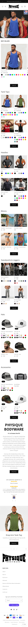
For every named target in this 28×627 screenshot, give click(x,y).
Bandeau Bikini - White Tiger (6, 247)
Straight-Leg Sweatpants (5, 299)
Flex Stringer (16, 133)
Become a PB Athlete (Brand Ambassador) (11, 583)
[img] (14, 481)
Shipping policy (14, 624)
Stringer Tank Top (4, 70)
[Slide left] (11, 81)
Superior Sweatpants (4, 277)
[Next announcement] (25, 1)
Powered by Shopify (15, 620)
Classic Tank (3, 133)
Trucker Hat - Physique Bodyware (7, 331)
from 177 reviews (14, 483)
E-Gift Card (5, 592)
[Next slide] (16, 549)
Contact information (14, 622)
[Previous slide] (11, 549)
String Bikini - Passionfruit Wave (20, 247)
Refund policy (7, 622)
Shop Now (14, 471)
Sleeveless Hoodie (17, 169)
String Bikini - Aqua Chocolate (6, 228)
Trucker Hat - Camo (17, 354)
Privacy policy (22, 620)
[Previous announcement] (2, 1)
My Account (5, 577)
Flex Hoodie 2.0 (3, 169)
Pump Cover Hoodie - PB (18, 192)
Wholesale (5, 580)
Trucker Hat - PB (17, 331)
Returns (4, 574)
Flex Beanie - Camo (4, 354)
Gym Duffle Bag (16, 384)
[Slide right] (16, 81)
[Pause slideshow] (26, 549)
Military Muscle (6, 586)
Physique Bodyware (9, 620)
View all (14, 85)
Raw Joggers (16, 277)
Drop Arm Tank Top (17, 108)
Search (4, 571)
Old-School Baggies (17, 299)
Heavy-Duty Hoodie (4, 192)
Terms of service (21, 622)
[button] (2, 6)
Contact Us (5, 589)
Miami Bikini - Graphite (18, 228)
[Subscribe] (21, 600)
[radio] (2, 75)
